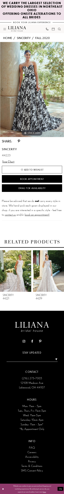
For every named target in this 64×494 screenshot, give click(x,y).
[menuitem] (5, 28)
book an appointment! (37, 214)
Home (7, 38)
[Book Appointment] (53, 28)
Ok (60, 489)
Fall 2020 (42, 38)
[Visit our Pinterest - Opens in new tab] (40, 341)
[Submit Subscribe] (55, 359)
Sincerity (24, 38)
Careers (32, 452)
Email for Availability (32, 188)
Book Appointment (32, 179)
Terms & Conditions (32, 466)
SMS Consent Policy (32, 470)
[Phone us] (47, 28)
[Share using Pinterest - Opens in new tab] (19, 141)
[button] (5, 28)
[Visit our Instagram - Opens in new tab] (23, 341)
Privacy (32, 461)
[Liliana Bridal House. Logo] (17, 28)
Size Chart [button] (8, 161)
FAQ (32, 447)
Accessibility (32, 456)
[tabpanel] (32, 89)
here (44, 491)
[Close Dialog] (3, 488)
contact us (10, 214)
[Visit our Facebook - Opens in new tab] (32, 341)
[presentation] (26, 271)
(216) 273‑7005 (32, 378)
